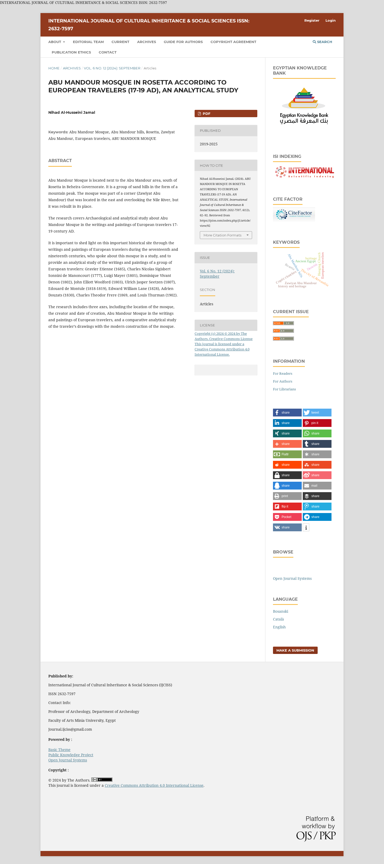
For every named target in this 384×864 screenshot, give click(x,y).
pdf (206, 113)
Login (330, 20)
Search (324, 42)
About (55, 42)
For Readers (282, 373)
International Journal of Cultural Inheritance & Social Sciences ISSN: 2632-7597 (148, 25)
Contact (108, 52)
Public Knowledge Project (70, 754)
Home (54, 68)
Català (278, 619)
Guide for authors (183, 42)
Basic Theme (59, 749)
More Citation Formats (222, 235)
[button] (287, 412)
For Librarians (284, 389)
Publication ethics (71, 52)
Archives (146, 42)
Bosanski (280, 611)
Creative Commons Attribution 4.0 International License (154, 785)
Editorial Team (88, 42)
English (279, 626)
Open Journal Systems (292, 578)
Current (120, 42)
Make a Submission (295, 650)
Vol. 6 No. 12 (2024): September (112, 68)
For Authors (282, 381)
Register (311, 20)
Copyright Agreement (233, 42)
